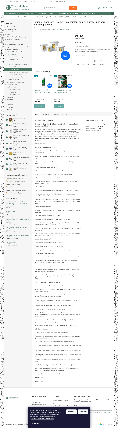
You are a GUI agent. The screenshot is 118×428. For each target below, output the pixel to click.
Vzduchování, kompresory (16, 74)
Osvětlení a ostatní (14, 80)
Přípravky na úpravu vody (16, 57)
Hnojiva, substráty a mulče (14, 49)
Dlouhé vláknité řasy (14, 60)
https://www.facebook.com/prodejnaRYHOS (62, 407)
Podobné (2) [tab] (45, 114)
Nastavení (35, 423)
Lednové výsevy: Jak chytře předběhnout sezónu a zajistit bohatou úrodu (17, 219)
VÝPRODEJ (10, 107)
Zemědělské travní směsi (14, 27)
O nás (50, 1)
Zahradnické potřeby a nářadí (15, 52)
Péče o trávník (11, 32)
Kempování (10, 105)
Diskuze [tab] (64, 114)
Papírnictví (10, 100)
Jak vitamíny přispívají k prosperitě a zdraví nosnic (16, 228)
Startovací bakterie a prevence (18, 64)
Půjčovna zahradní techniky (39, 405)
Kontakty (34, 407)
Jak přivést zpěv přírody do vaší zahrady (17, 235)
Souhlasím (83, 412)
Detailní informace (80, 55)
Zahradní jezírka (11, 54)
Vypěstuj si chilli (10, 211)
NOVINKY (9, 110)
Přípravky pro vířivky (14, 95)
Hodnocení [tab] (56, 114)
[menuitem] (13, 13)
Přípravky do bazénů (14, 90)
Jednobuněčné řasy (14, 62)
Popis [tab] (37, 114)
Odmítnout (71, 412)
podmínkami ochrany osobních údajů (100, 412)
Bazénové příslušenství (13, 87)
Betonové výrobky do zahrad (15, 42)
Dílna (8, 102)
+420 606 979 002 (60, 403)
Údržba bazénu (13, 92)
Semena (9, 34)
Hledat (73, 8)
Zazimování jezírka (14, 67)
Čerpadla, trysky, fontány (16, 77)
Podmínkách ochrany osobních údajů (42, 419)
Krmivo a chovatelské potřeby (15, 82)
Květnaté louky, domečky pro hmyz (17, 37)
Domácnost (10, 97)
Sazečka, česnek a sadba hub (15, 44)
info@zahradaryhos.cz (61, 400)
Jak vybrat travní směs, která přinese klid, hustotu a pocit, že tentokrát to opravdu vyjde (17, 203)
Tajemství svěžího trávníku (14, 242)
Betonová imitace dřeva (13, 39)
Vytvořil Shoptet (107, 424)
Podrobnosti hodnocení (62, 29)
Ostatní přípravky (14, 70)
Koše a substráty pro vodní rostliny (18, 72)
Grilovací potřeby (12, 85)
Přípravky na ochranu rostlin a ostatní (17, 47)
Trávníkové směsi (12, 29)
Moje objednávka (60, 1)
